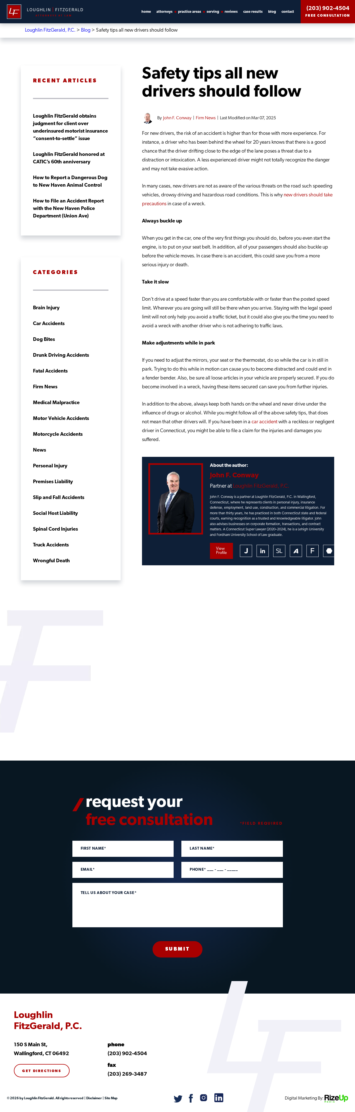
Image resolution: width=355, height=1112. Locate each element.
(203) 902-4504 (327, 8)
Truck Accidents (51, 545)
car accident (264, 422)
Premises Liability (53, 482)
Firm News (205, 118)
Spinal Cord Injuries (55, 529)
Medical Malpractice (56, 403)
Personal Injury (50, 466)
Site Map (111, 1098)
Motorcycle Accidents (58, 434)
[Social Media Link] (178, 1101)
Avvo (296, 551)
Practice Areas (189, 12)
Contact (288, 12)
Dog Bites (44, 339)
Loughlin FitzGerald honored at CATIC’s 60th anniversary (69, 158)
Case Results (253, 12)
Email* (88, 870)
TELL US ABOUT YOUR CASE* (109, 893)
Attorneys (164, 12)
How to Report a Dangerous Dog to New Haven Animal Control (70, 182)
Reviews (231, 12)
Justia (246, 551)
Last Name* (202, 849)
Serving (213, 12)
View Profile (221, 551)
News (39, 450)
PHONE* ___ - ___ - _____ (214, 870)
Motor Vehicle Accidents (61, 418)
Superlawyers (279, 551)
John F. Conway (177, 118)
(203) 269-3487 (127, 1074)
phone (116, 1045)
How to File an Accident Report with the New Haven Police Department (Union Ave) (68, 209)
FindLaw (312, 551)
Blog (272, 12)
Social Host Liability (55, 513)
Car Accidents (49, 323)
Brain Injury (46, 308)
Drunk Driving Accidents (61, 355)
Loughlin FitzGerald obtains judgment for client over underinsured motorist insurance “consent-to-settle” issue (70, 127)
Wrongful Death (51, 561)
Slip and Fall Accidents (58, 497)
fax (112, 1065)
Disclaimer (94, 1098)
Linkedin (263, 551)
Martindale (329, 551)
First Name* (93, 849)
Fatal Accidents (50, 371)
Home (146, 12)
